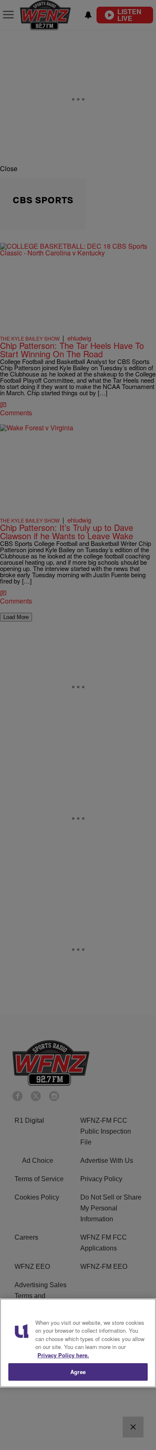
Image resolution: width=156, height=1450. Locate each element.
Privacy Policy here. (63, 1355)
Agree (78, 1372)
